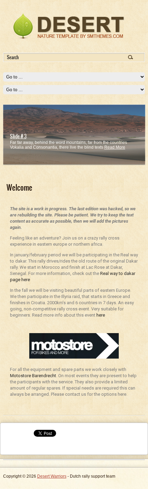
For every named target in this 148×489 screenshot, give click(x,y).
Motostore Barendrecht (33, 375)
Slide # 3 (18, 136)
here (100, 315)
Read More (114, 147)
